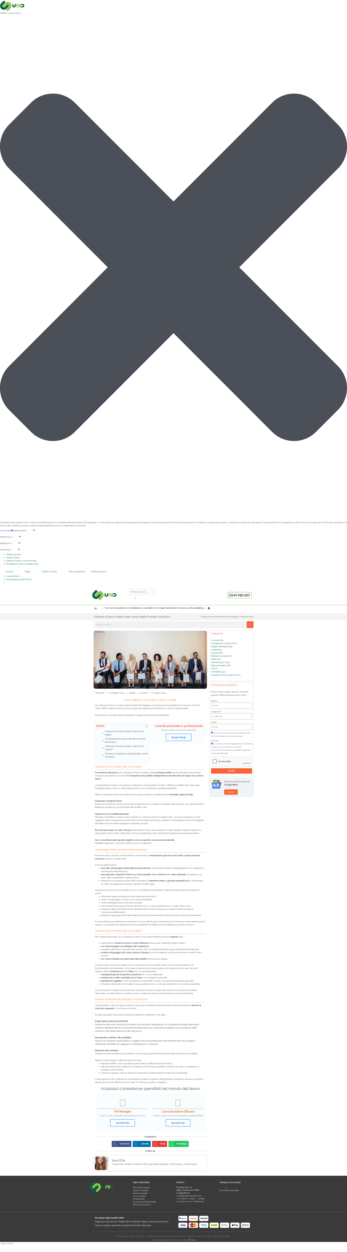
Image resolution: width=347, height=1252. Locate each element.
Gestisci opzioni (13, 554)
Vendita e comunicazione (223, 675)
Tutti (213, 668)
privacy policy (238, 736)
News (213, 659)
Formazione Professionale (144, 1202)
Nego (27, 571)
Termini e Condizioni (142, 1205)
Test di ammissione (141, 1187)
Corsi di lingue (139, 1196)
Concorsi (215, 640)
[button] (173, 268)
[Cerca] (250, 624)
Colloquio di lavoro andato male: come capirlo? (124, 748)
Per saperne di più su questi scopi (22, 564)
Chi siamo (182, 1199)
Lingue (214, 653)
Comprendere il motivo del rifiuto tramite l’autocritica (125, 740)
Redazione (199, 1201)
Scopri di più (178, 737)
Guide (132, 693)
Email (214, 722)
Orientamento (217, 662)
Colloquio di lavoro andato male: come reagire (124, 733)
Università (215, 672)
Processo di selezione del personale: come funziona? (126, 755)
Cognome (216, 711)
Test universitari (218, 665)
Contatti (200, 1199)
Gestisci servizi (13, 557)
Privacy (191, 1240)
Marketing (215, 741)
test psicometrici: (109, 1063)
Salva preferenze (77, 571)
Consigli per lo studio (221, 643)
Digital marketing (219, 646)
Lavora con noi (185, 1201)
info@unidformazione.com (190, 1196)
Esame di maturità (140, 1190)
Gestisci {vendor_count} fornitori (21, 561)
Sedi (192, 1199)
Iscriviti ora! (122, 1122)
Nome (214, 701)
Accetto (9, 571)
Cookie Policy (12, 576)
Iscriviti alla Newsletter (229, 1190)
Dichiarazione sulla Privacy (19, 579)
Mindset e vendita (219, 656)
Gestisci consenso (7, 1244)
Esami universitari (140, 1193)
